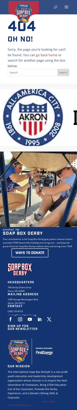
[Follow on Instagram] (20, 319)
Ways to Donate (29, 253)
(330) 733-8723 (15, 311)
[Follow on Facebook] (10, 319)
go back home (46, 55)
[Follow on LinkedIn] (39, 319)
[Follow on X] (49, 319)
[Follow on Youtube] (30, 319)
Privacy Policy (48, 401)
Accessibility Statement (19, 405)
